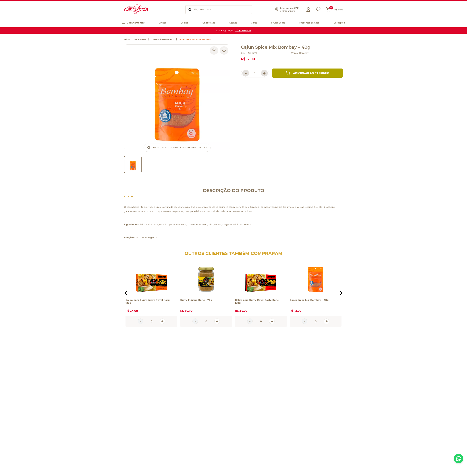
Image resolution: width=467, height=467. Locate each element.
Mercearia (140, 39)
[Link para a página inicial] (128, 39)
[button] (287, 9)
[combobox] (218, 9)
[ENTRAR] (307, 9)
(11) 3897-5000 (243, 30)
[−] (140, 321)
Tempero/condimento (162, 39)
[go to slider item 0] (133, 164)
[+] (162, 321)
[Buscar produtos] (189, 9)
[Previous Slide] (126, 31)
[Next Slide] (340, 31)
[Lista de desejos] (318, 10)
